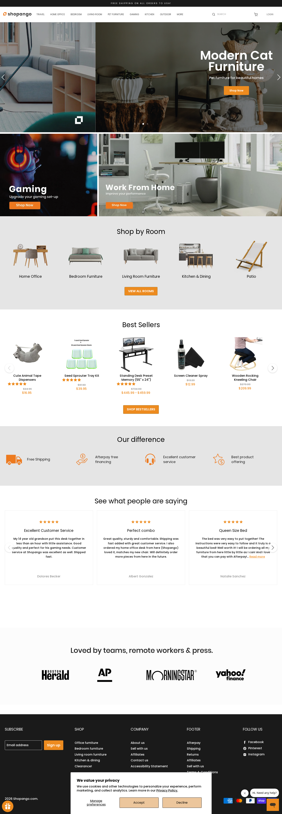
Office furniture (86, 743)
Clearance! (83, 766)
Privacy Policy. (167, 790)
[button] (17, 384)
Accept (139, 802)
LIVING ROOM (94, 14)
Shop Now (141, 90)
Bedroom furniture (89, 748)
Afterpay (193, 743)
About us (138, 743)
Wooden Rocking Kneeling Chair (245, 377)
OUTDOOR (165, 14)
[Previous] (9, 368)
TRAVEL (40, 14)
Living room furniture (90, 754)
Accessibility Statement (149, 766)
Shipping (193, 748)
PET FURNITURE (116, 14)
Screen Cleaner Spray (191, 375)
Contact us (139, 760)
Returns (193, 754)
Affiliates (137, 754)
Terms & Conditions (202, 772)
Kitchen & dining (87, 760)
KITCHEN (149, 14)
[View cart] (256, 14)
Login (270, 14)
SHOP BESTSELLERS (141, 409)
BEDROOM (76, 14)
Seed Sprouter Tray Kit (81, 375)
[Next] (272, 368)
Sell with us (139, 748)
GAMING (134, 14)
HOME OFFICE (57, 14)
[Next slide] (278, 77)
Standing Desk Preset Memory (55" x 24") (136, 377)
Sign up (53, 745)
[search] (233, 14)
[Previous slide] (4, 77)
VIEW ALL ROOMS (141, 291)
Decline (182, 802)
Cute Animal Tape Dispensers (27, 377)
